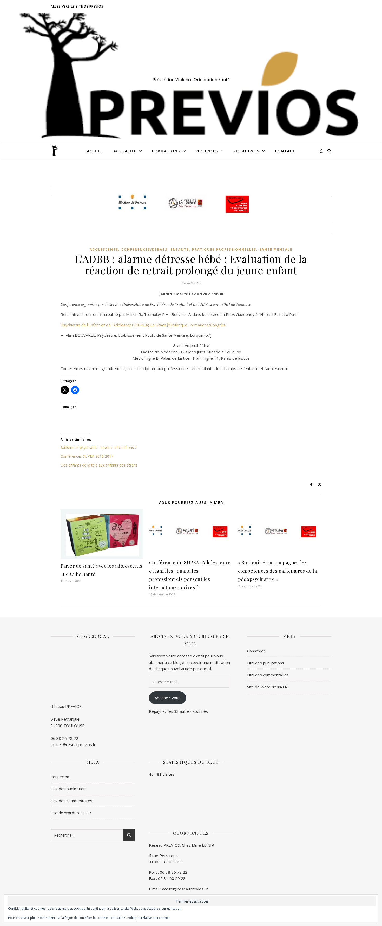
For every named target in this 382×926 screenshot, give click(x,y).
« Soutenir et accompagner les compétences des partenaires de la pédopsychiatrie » (277, 570)
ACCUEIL (95, 150)
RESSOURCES (246, 150)
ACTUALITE (124, 150)
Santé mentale (275, 249)
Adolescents (104, 249)
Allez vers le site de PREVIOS (77, 6)
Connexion (256, 650)
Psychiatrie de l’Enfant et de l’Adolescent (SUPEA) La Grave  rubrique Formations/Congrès (143, 324)
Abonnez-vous (167, 697)
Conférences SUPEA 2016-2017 (87, 456)
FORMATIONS (166, 150)
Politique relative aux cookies (148, 918)
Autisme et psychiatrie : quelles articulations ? (98, 447)
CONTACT (285, 150)
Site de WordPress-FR (267, 686)
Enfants (179, 249)
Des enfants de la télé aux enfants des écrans (99, 465)
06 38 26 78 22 (64, 738)
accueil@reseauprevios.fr (73, 744)
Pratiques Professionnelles (224, 249)
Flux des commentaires (268, 674)
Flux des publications (265, 662)
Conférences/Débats (144, 249)
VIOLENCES (206, 150)
